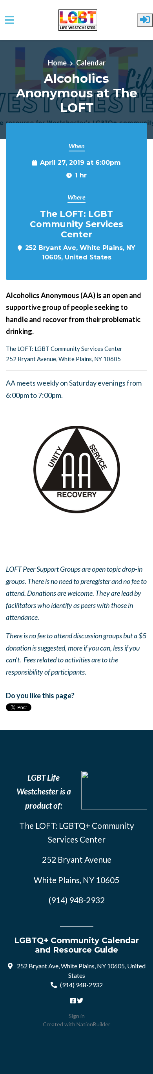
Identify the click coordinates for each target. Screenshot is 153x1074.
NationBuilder (93, 1024)
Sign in (77, 1015)
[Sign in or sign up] (145, 20)
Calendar (91, 62)
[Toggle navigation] (9, 20)
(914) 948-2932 (81, 984)
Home (57, 62)
